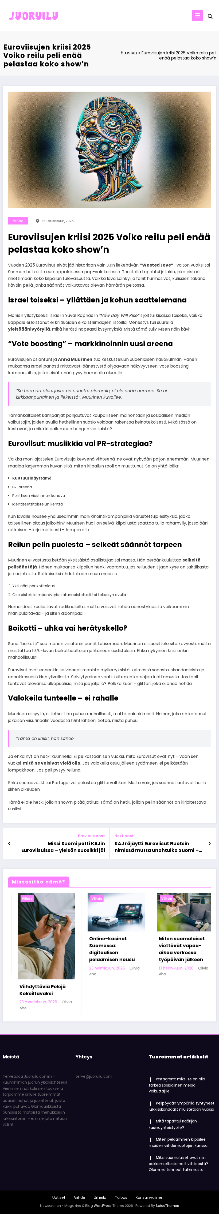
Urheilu (100, 1163)
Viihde (18, 221)
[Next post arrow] (209, 843)
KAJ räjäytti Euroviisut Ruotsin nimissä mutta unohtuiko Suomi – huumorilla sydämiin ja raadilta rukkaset (157, 847)
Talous (121, 1163)
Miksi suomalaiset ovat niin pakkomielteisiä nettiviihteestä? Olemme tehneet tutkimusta (178, 1130)
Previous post (91, 836)
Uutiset (58, 1163)
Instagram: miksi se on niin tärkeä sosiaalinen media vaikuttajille (177, 1051)
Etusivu (129, 53)
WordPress (103, 1172)
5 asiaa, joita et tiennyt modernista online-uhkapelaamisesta (188, 949)
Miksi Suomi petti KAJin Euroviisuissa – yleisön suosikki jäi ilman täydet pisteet (63, 847)
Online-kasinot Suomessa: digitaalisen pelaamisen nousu (47, 949)
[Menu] (197, 15)
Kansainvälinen (149, 1163)
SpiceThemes (167, 1172)
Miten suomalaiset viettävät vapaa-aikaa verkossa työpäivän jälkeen (117, 949)
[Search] (210, 16)
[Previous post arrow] (9, 843)
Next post (124, 836)
